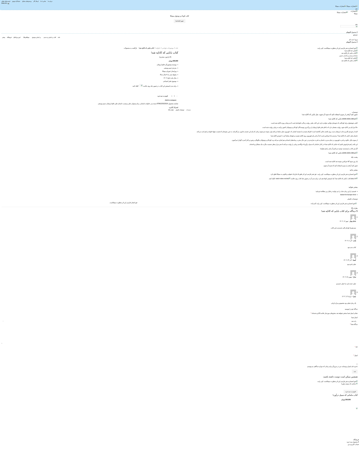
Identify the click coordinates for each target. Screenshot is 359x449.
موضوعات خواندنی (168, 48)
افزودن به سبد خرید (163, 96)
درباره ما (115, 411)
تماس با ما (115, 415)
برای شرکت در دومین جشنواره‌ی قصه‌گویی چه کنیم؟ (251, 415)
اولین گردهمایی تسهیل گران (259, 411)
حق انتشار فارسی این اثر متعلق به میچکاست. (123, 202)
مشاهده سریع (350, 387)
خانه (176, 48)
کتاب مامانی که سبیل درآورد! (345, 395)
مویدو (176, 415)
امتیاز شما (354, 317)
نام (356, 347)
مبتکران (175, 411)
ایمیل (355, 355)
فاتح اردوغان (110, 103)
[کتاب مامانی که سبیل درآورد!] (179, 382)
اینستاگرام (55, 411)
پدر (152, 103)
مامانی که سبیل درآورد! (311, 144)
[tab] (188, 110)
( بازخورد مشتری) (165, 57)
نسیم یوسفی (102, 103)
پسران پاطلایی (263, 419)
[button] (351, 392)
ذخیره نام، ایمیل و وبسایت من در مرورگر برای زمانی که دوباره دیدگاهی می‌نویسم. (332, 366)
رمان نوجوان (135, 103)
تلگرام (56, 418)
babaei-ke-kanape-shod (348, 194)
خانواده (158, 48)
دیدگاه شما (354, 324)
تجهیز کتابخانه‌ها (180, 21)
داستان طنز (118, 103)
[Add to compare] (355, 387)
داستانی (142, 103)
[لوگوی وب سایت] (352, 6)
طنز (129, 103)
